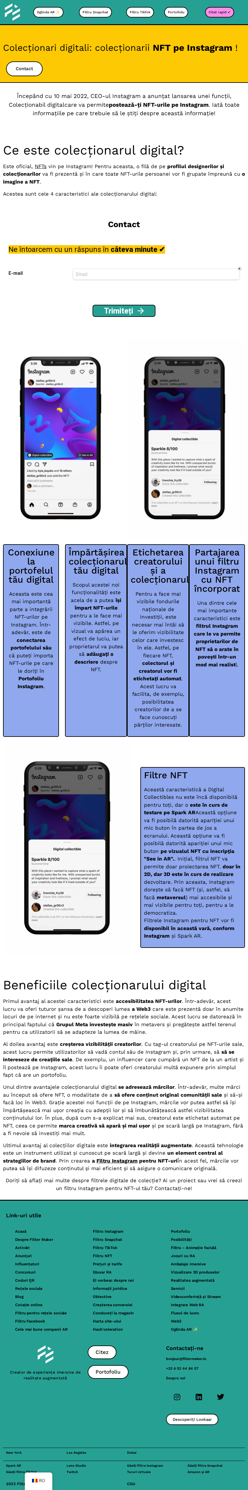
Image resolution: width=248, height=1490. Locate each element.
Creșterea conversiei (112, 1305)
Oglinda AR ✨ (184, 1329)
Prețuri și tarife (107, 1264)
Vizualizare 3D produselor (195, 1272)
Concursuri (25, 1272)
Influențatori (27, 1264)
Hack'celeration (108, 1329)
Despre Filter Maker (34, 1239)
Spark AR (13, 1466)
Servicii (178, 1288)
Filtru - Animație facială (194, 1247)
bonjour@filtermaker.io (186, 1359)
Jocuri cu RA (183, 1256)
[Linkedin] (199, 1397)
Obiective (102, 1296)
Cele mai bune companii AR (41, 1329)
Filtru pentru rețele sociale (41, 1313)
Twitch (72, 1472)
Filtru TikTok (105, 1247)
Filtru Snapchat (107, 1239)
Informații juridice (110, 1288)
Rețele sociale (29, 1288)
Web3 (176, 1321)
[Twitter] (220, 1397)
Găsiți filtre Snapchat (205, 1466)
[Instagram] (177, 1397)
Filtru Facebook (30, 1321)
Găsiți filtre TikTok (21, 1472)
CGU (131, 1484)
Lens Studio (76, 1466)
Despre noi (175, 1378)
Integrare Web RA (187, 1305)
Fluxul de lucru (185, 1313)
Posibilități (181, 1239)
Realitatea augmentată (192, 1280)
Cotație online (29, 1305)
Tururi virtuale (139, 1472)
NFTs (41, 166)
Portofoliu (180, 1231)
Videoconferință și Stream (196, 1296)
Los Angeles (76, 1453)
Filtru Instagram (117, 1161)
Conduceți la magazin (113, 1313)
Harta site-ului (107, 1321)
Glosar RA (102, 1272)
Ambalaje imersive (188, 1264)
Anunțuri (23, 1256)
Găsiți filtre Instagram (145, 1466)
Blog (19, 1296)
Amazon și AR (198, 1472)
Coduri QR (24, 1280)
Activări (22, 1247)
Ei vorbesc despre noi (113, 1280)
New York (14, 1453)
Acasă (20, 1231)
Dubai (131, 1453)
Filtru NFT (102, 1256)
